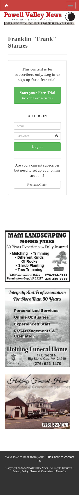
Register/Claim (37, 184)
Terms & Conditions (42, 471)
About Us (61, 471)
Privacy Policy (20, 471)
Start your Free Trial (37, 95)
